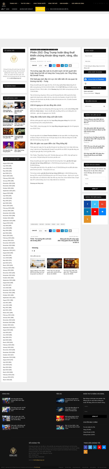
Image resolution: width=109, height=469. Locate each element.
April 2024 (5, 233)
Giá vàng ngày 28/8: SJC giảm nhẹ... (8, 137)
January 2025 (6, 210)
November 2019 (7, 352)
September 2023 (7, 250)
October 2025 (6, 188)
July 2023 (5, 255)
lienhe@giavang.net (38, 460)
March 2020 (6, 342)
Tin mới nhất (51, 49)
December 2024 (7, 213)
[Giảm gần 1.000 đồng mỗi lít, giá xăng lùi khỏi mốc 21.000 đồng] (6, 427)
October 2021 (6, 295)
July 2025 (5, 195)
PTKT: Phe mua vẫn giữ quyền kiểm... (19, 124)
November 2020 (7, 322)
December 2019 (7, 349)
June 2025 (6, 198)
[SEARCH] (104, 106)
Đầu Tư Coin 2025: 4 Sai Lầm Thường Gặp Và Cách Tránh (72, 427)
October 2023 (6, 248)
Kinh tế (38, 49)
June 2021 (6, 305)
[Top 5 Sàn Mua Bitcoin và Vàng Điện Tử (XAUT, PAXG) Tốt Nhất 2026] (60, 409)
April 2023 (5, 263)
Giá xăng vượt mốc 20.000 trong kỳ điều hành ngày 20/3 (18, 409)
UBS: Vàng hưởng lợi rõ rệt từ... (19, 151)
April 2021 (5, 310)
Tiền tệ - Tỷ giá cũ (44, 49)
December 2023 (7, 243)
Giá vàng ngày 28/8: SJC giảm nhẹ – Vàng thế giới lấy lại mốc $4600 (70, 272)
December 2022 (7, 272)
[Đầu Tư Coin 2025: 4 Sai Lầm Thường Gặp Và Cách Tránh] (60, 427)
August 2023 (6, 253)
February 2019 (7, 374)
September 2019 (7, 357)
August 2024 (6, 223)
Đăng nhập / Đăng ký (27, 9)
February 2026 (7, 178)
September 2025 (7, 190)
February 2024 (7, 238)
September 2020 (7, 327)
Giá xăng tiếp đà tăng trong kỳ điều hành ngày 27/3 (17, 400)
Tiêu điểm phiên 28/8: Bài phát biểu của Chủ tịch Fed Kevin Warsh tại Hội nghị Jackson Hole (95, 129)
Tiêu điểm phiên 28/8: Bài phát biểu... (18, 112)
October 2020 (6, 325)
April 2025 (5, 203)
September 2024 (7, 220)
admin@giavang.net (15, 78)
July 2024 (5, 225)
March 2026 (6, 175)
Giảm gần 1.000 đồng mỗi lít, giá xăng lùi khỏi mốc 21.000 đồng (18, 427)
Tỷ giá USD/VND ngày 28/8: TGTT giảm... (18, 138)
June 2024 (6, 228)
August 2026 (6, 163)
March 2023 (6, 265)
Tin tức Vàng (25, 3)
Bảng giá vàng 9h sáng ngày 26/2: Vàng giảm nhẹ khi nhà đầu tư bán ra (68, 240)
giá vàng (48, 224)
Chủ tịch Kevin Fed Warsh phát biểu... (8, 124)
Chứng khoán (33, 49)
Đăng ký (97, 93)
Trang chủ (13, 3)
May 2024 (5, 230)
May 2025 (5, 200)
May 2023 (5, 260)
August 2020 (6, 330)
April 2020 (5, 340)
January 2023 (6, 270)
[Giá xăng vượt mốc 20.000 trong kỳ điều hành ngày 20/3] (6, 409)
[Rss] (105, 3)
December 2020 (7, 320)
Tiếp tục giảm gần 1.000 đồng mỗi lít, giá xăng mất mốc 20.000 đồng (18, 418)
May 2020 (5, 337)
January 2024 (6, 240)
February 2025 (7, 208)
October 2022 (6, 277)
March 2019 (6, 372)
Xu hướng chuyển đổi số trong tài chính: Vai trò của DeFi (72, 400)
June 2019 (6, 364)
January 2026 (6, 180)
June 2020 (6, 335)
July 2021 (5, 302)
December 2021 (7, 290)
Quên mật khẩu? (88, 91)
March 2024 (6, 235)
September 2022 (7, 280)
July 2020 (5, 332)
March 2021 (6, 312)
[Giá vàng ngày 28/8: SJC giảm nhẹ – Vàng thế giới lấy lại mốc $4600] (8, 131)
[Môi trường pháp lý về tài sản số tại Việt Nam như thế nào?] (60, 418)
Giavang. (34, 61)
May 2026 (5, 170)
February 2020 (7, 345)
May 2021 (5, 307)
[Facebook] (94, 3)
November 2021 (7, 292)
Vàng (56, 49)
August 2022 (6, 282)
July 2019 (5, 362)
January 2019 (6, 377)
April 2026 (5, 173)
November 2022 (7, 275)
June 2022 (6, 287)
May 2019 (5, 367)
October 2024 (6, 218)
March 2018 (6, 379)
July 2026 (5, 165)
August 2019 (6, 359)
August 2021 (6, 300)
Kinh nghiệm (64, 3)
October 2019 (6, 355)
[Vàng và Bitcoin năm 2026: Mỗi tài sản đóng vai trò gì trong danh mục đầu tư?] (8, 105)
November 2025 (7, 185)
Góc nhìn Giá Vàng (78, 3)
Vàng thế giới (52, 3)
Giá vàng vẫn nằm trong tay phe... (8, 151)
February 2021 (7, 315)
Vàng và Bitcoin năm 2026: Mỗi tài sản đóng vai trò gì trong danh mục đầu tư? (37, 272)
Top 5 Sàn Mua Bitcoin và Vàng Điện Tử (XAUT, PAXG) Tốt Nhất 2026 (72, 409)
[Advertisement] (54, 26)
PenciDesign (37, 467)
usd (58, 224)
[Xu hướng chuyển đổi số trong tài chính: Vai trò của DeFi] (60, 400)
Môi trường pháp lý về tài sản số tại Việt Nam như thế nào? (72, 418)
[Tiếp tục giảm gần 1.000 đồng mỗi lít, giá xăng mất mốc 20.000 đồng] (6, 418)
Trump (53, 224)
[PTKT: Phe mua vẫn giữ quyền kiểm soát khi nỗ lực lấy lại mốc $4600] (19, 118)
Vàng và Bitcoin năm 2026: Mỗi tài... (8, 111)
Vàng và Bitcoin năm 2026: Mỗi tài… (59, 9)
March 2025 (6, 205)
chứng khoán (34, 224)
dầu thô (42, 224)
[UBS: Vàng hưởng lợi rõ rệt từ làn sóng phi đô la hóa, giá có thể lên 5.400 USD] (19, 145)
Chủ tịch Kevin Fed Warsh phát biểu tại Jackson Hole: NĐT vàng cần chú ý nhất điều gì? (94, 138)
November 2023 (7, 245)
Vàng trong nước (39, 3)
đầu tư (62, 224)
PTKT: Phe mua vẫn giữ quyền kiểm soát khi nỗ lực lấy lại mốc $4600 (54, 272)
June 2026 (6, 168)
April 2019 (5, 369)
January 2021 (6, 317)
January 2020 (6, 347)
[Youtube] (100, 3)
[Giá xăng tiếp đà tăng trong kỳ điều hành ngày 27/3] (6, 400)
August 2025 (6, 193)
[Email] (102, 3)
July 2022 (5, 285)
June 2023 (6, 257)
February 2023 (7, 267)
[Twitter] (96, 3)
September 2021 (7, 297)
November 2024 (7, 215)
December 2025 (7, 183)
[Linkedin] (98, 3)
